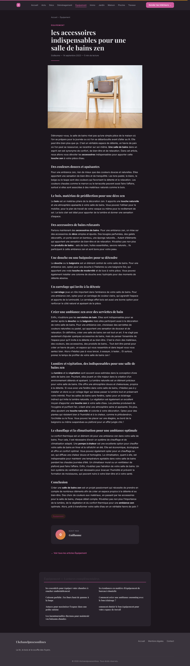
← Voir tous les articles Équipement (69, 553)
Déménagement (64, 5)
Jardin (101, 5)
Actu (43, 5)
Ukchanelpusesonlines (31, 642)
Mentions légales (155, 641)
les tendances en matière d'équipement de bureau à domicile (119, 589)
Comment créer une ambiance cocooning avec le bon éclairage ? (121, 599)
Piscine (121, 5)
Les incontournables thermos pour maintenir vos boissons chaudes (67, 617)
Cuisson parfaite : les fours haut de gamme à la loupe (67, 599)
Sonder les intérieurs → (160, 5)
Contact (170, 641)
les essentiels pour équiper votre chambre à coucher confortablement (67, 589)
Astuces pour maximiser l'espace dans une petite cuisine (66, 608)
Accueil (34, 5)
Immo (92, 5)
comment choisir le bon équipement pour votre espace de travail (119, 608)
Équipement (81, 5)
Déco (51, 5)
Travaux (132, 5)
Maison (111, 5)
